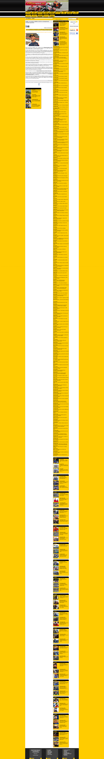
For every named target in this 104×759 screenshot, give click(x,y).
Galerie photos (50, 752)
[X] (28, 27)
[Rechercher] (77, 18)
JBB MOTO (65, 755)
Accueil (34, 755)
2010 (55, 714)
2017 (55, 611)
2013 (55, 662)
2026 (55, 458)
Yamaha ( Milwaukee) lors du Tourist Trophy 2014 (43, 70)
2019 (55, 509)
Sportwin (65, 751)
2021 (55, 560)
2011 (55, 697)
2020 (55, 577)
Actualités (49, 750)
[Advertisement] (74, 51)
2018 (55, 594)
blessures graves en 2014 (48, 47)
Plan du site (35, 753)
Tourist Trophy (50, 754)
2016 (55, 628)
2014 (33, 18)
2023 (55, 526)
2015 (55, 645)
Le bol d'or (49, 753)
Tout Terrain (66, 750)
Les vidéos (65, 752)
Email (74, 23)
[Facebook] (26, 27)
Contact (37, 755)
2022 (55, 543)
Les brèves (28, 18)
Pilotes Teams (50, 751)
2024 (55, 492)
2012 (55, 680)
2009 (55, 731)
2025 (55, 475)
